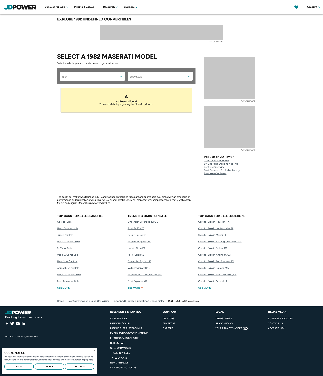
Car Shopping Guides (123, 367)
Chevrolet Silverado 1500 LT (143, 222)
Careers (168, 328)
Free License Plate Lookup (126, 328)
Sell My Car (117, 343)
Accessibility (276, 328)
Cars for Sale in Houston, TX (214, 222)
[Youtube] (18, 323)
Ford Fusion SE (136, 255)
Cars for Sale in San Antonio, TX (216, 261)
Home (60, 301)
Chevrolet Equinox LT (139, 261)
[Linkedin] (23, 323)
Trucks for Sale (65, 235)
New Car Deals (119, 362)
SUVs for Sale (64, 248)
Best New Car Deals (215, 173)
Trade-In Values (120, 352)
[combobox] (92, 76)
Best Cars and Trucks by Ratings (222, 170)
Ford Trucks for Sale (68, 281)
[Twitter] (12, 323)
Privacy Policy (224, 323)
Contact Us (275, 323)
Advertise (169, 323)
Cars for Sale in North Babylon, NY (217, 275)
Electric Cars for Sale (124, 338)
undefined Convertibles (150, 301)
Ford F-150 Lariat (137, 235)
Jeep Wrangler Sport (139, 242)
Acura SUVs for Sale (68, 268)
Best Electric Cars (214, 167)
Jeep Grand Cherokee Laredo (145, 275)
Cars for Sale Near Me (216, 160)
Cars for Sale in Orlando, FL (213, 281)
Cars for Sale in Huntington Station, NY (220, 242)
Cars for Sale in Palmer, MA (213, 268)
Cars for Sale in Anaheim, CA (214, 255)
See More (63, 287)
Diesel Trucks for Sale (69, 275)
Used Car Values (120, 347)
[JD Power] (18, 312)
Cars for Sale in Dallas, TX (212, 248)
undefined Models (123, 301)
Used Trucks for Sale (68, 242)
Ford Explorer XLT (137, 281)
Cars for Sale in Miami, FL (212, 235)
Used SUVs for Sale (68, 255)
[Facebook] (6, 323)
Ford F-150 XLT (136, 228)
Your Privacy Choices (229, 328)
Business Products (280, 318)
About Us (168, 318)
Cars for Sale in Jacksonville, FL (215, 228)
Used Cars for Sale (67, 228)
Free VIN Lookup (120, 323)
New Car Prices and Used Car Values (88, 301)
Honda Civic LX (136, 248)
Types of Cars (119, 357)
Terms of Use (224, 318)
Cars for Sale (64, 222)
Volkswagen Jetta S (139, 268)
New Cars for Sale (67, 261)
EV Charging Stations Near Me (221, 164)
